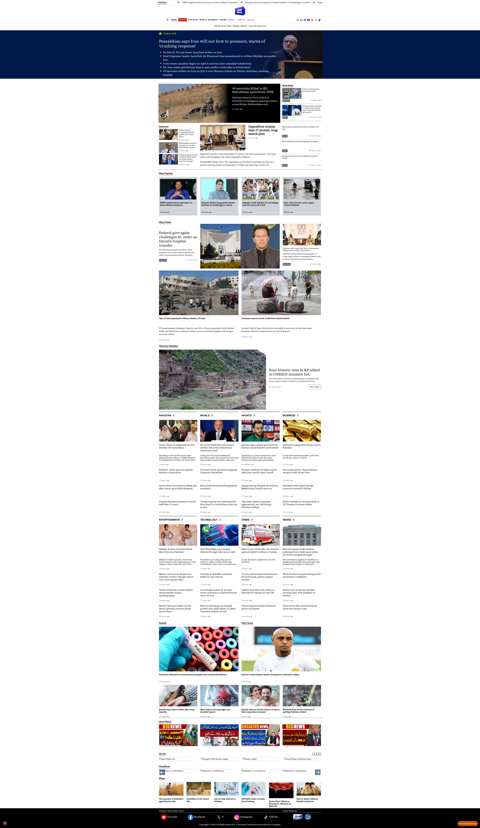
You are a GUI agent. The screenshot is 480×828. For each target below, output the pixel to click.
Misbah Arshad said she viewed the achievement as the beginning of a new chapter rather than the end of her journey (177, 563)
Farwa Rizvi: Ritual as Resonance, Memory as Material (280, 803)
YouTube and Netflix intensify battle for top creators (216, 575)
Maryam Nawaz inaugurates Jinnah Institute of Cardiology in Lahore (167, 2)
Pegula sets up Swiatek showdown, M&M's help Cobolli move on (260, 487)
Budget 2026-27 (240, 25)
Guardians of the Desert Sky (197, 800)
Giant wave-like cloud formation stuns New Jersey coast (300, 607)
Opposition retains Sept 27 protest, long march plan (263, 130)
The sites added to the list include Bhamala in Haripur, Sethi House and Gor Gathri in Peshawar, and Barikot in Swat (294, 379)
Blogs (162, 778)
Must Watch (165, 721)
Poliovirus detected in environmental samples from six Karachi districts (193, 674)
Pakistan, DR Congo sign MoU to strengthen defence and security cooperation (301, 249)
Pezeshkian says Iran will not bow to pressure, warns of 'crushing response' (212, 43)
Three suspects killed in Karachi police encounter (259, 607)
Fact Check (247, 623)
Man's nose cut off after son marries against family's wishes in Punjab (260, 550)
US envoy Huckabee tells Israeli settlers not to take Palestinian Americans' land (217, 447)
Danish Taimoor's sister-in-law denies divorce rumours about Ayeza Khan (175, 608)
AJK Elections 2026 (222, 25)
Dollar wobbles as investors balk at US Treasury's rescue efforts (301, 503)
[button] (317, 736)
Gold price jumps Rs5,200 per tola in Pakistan (302, 446)
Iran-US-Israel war (257, 25)
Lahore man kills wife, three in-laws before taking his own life (258, 591)
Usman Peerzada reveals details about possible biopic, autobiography (176, 592)
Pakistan (193, 20)
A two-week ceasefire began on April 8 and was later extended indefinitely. (207, 63)
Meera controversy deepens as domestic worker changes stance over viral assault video (176, 576)
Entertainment (170, 519)
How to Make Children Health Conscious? (307, 800)
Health (162, 623)
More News (165, 222)
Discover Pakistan (168, 345)
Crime (246, 519)
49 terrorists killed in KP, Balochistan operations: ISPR (253, 90)
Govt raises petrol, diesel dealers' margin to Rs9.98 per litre (300, 471)
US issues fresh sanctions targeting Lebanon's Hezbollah (218, 471)
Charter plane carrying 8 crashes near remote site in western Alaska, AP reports (311, 109)
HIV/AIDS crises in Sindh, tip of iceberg (253, 800)
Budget (182, 20)
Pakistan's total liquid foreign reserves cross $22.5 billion (298, 487)
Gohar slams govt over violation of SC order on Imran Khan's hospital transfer (188, 158)
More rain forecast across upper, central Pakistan (297, 2)
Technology (209, 519)
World (203, 20)
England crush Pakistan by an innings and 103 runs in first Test (236, 2)
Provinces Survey (468, 823)
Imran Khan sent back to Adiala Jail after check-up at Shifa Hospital (178, 487)
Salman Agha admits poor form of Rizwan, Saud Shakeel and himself (260, 446)
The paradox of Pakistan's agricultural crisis (171, 800)
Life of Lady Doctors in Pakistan (225, 800)
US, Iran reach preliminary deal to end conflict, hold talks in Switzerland (206, 67)
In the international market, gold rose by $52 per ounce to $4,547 (301, 456)
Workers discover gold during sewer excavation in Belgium (302, 575)
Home (174, 20)
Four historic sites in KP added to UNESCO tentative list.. (294, 372)
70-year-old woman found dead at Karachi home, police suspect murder (259, 576)
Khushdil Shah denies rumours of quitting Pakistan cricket (298, 710)
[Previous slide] (314, 754)
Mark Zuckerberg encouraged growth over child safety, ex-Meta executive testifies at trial (218, 608)
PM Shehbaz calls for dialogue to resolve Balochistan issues (187, 145)
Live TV (241, 20)
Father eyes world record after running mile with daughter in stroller (299, 592)
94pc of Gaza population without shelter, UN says (300, 128)
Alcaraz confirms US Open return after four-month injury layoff (259, 471)
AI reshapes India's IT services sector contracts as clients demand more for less (218, 592)
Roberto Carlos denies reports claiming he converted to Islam (271, 674)
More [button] (231, 20)
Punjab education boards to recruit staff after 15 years (177, 503)
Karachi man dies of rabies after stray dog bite (176, 710)
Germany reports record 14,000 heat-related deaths (299, 157)
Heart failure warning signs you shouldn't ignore (215, 710)
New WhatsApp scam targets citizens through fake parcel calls (218, 550)
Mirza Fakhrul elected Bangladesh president (300, 141)
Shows (223, 20)
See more (314, 387)
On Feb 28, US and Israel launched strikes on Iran (192, 52)
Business (213, 20)
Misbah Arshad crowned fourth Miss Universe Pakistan (175, 550)
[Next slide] (318, 754)
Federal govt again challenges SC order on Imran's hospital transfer (178, 239)
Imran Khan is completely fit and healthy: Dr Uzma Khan (186, 133)
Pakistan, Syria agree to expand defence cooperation (175, 471)
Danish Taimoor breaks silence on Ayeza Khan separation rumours (261, 710)
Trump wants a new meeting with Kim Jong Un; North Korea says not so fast (218, 504)
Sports (247, 415)
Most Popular (166, 173)
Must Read (287, 85)
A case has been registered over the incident (258, 560)
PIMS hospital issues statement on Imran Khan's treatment (176, 203)
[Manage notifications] (5, 823)
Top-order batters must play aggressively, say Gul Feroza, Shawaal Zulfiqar (257, 504)
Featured (163, 126)
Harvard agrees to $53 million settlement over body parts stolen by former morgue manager (300, 551)
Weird (287, 519)
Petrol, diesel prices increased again (310, 90)
